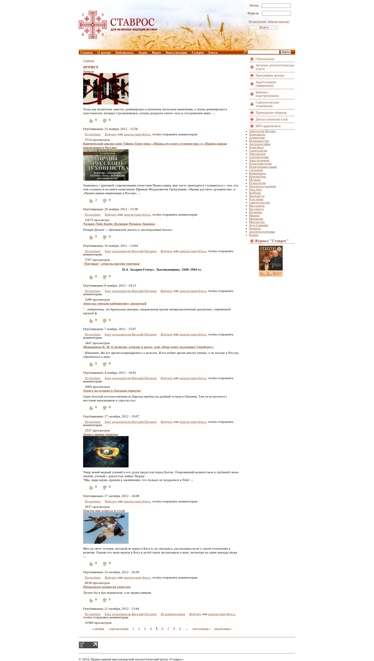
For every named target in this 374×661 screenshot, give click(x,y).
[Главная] (118, 37)
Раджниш (255, 212)
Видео (156, 52)
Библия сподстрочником (267, 94)
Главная (86, 52)
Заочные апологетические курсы (275, 67)
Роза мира (256, 199)
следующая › (201, 628)
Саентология (258, 150)
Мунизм (255, 179)
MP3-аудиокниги (268, 126)
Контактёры (257, 176)
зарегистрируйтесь (137, 134)
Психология (257, 183)
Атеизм (88, 71)
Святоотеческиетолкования (267, 104)
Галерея (198, 52)
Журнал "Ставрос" (272, 241)
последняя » (223, 628)
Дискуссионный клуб (272, 119)
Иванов (254, 215)
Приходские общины (271, 112)
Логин (254, 5)
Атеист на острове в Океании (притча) (112, 390)
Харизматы (257, 134)
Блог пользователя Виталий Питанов (130, 251)
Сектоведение (259, 157)
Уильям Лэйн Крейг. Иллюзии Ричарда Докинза (119, 224)
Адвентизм (257, 137)
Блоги (213, 52)
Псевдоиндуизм (260, 163)
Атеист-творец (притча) (100, 434)
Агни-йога (256, 147)
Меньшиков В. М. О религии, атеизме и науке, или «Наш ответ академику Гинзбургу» (148, 347)
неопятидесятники (262, 231)
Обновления (265, 59)
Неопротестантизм (262, 186)
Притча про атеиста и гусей (104, 510)
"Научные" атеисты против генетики (111, 263)
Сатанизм (256, 170)
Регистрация (257, 21)
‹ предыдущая (118, 628)
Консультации (176, 52)
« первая (98, 628)
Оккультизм (257, 154)
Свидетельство (259, 202)
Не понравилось (105, 123)
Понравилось (91, 123)
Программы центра (270, 75)
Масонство (257, 222)
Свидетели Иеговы (262, 131)
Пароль (254, 13)
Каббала (255, 192)
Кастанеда (256, 209)
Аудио (142, 52)
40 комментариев (173, 614)
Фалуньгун (256, 196)
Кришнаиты (257, 173)
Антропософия (259, 144)
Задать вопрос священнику (266, 83)
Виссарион (256, 205)
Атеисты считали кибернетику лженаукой (115, 303)
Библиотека (125, 52)
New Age (255, 189)
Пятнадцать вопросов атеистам (107, 587)
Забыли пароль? (278, 21)
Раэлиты (255, 228)
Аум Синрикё (258, 225)
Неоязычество (259, 141)
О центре (104, 52)
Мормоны (256, 218)
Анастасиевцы (259, 160)
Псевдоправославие (263, 166)
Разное (254, 235)
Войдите (111, 134)
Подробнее (93, 134)
